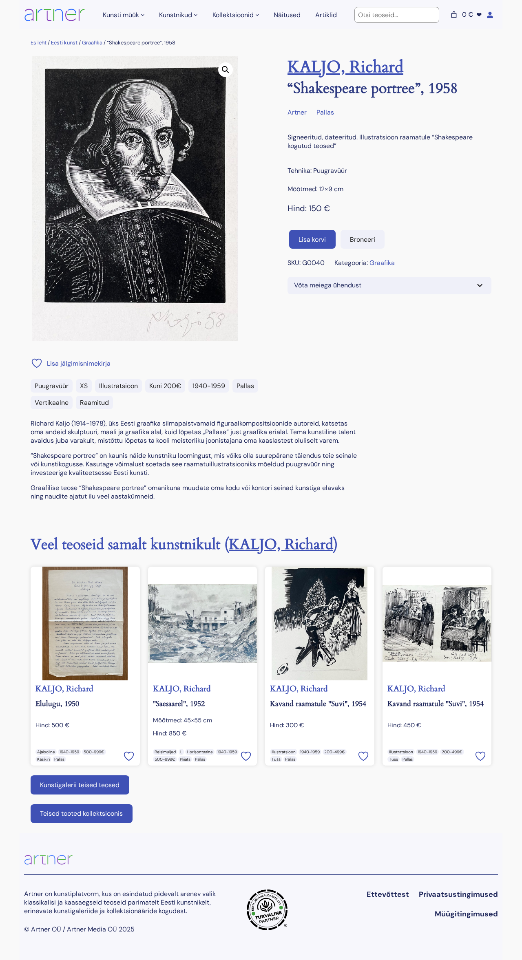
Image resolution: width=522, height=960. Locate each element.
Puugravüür (52, 386)
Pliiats (185, 759)
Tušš (276, 759)
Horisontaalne (200, 752)
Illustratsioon (118, 386)
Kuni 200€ (165, 386)
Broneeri (362, 239)
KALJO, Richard (345, 67)
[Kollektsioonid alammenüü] (257, 15)
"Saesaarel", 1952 (179, 704)
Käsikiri (43, 759)
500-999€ (94, 752)
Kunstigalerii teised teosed (79, 785)
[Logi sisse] (490, 15)
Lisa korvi (312, 239)
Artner (297, 112)
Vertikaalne (52, 402)
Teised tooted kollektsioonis (81, 813)
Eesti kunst (64, 42)
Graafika (92, 42)
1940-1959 (208, 386)
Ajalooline (46, 752)
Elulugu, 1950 (57, 704)
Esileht (38, 42)
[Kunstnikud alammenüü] (196, 15)
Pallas (245, 386)
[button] (225, 69)
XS (84, 386)
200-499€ (334, 752)
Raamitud (94, 402)
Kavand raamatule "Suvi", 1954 (318, 704)
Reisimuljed (165, 752)
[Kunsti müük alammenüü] (143, 15)
